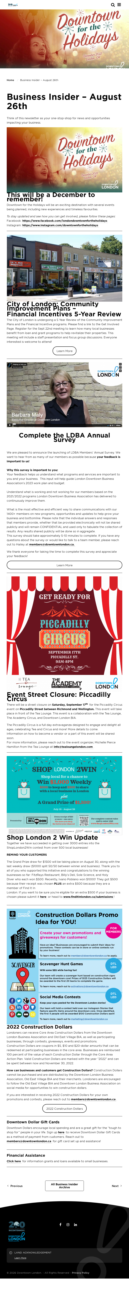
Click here (14, 1161)
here (43, 896)
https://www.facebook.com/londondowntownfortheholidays (64, 220)
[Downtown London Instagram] (67, 1224)
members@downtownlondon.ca (93, 1099)
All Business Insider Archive (64, 1185)
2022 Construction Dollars (64, 1108)
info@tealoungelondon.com (73, 746)
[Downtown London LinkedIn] (75, 1224)
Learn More (65, 351)
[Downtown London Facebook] (60, 1224)
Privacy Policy (80, 1272)
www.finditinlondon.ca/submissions (88, 896)
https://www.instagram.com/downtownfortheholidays (60, 225)
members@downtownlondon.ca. (52, 544)
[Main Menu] (119, 5)
